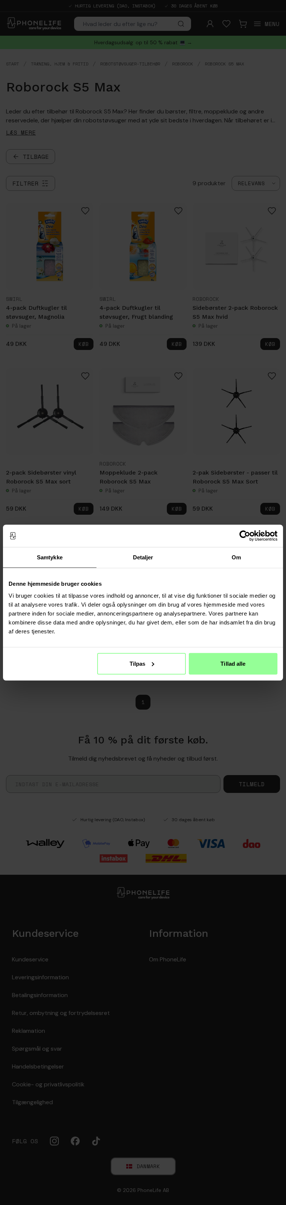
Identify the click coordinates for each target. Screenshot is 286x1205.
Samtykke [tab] (50, 557)
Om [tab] (236, 557)
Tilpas (138, 663)
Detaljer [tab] (143, 557)
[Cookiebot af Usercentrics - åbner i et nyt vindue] (244, 536)
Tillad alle (232, 663)
